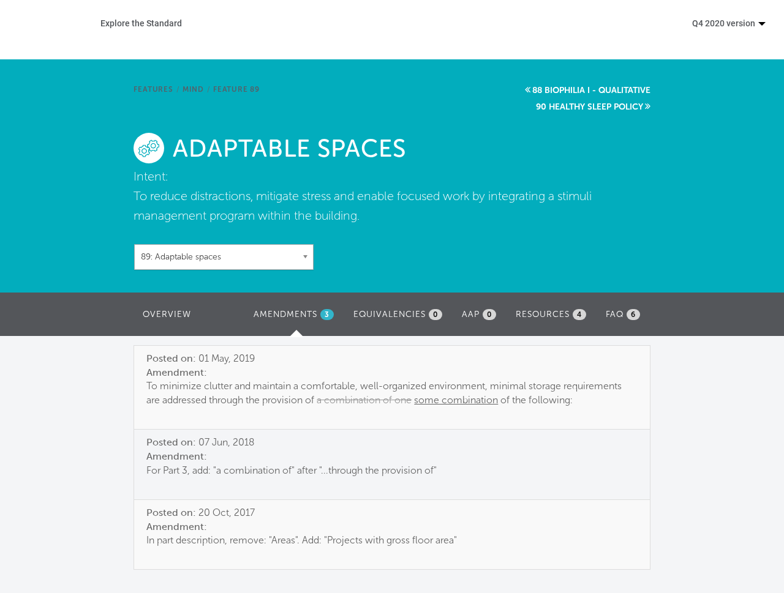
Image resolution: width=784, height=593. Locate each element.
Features (153, 89)
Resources (549, 314)
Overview (167, 314)
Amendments (297, 318)
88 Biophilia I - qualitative (591, 90)
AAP (477, 314)
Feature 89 (236, 89)
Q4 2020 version (724, 23)
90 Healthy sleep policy (589, 107)
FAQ (621, 314)
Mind (193, 89)
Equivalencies (395, 314)
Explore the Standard (141, 23)
